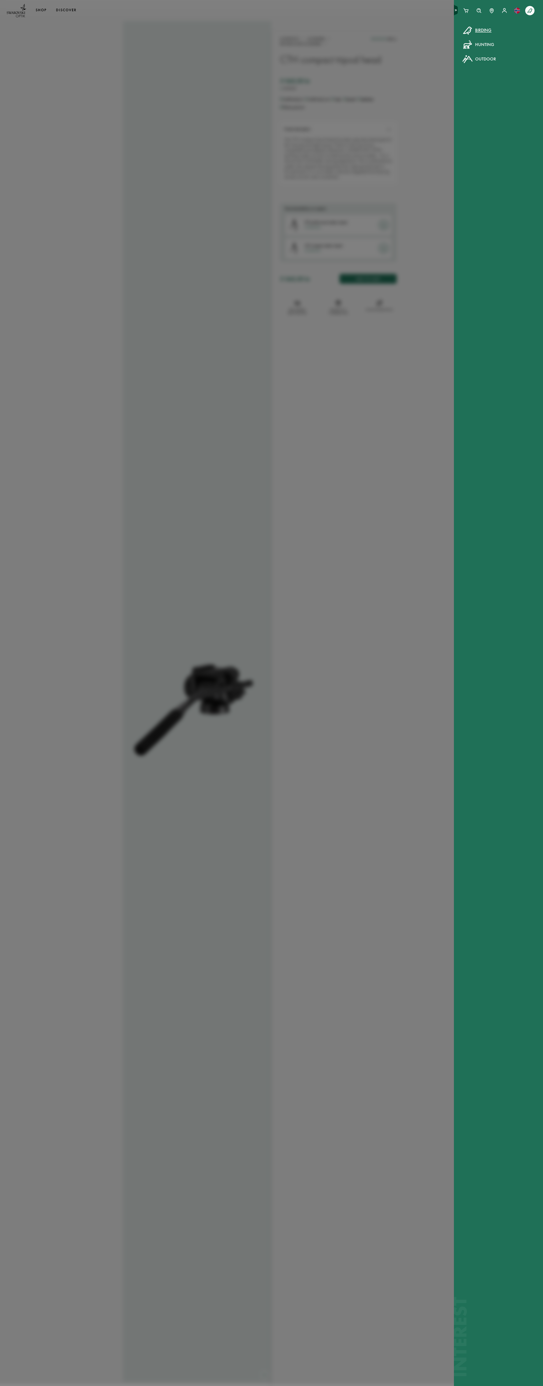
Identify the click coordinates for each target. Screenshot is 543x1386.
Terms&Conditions (308, 110)
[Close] (367, 35)
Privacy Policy (340, 110)
